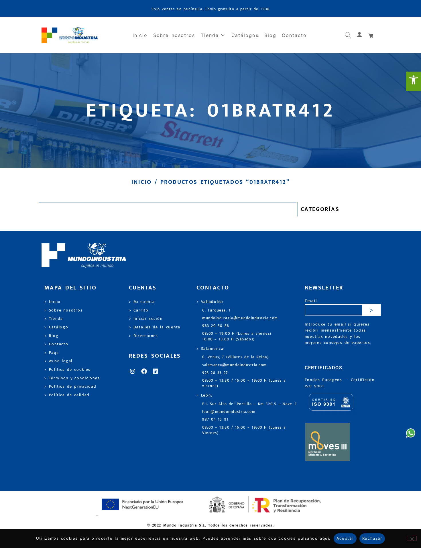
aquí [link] (324, 538)
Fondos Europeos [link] (324, 379)
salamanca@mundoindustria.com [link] (234, 365)
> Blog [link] (51, 335)
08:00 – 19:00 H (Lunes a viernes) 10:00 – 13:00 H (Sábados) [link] (237, 336)
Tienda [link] (210, 35)
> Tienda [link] (53, 318)
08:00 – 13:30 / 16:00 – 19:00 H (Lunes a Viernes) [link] (244, 430)
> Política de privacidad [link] (70, 386)
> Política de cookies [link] (67, 369)
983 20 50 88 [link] (215, 326)
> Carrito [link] (139, 310)
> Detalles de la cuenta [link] (154, 327)
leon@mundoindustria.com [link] (228, 412)
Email (311, 301)
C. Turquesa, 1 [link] (216, 310)
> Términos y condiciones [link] (72, 378)
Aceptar (345, 538)
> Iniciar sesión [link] (145, 318)
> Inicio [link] (52, 301)
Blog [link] (270, 35)
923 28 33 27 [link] (215, 373)
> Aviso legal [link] (58, 361)
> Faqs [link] (51, 352)
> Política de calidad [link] (67, 395)
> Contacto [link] (56, 344)
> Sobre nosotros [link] (63, 310)
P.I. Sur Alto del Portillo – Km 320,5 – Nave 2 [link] (249, 404)
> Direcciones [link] (143, 335)
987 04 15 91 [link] (215, 420)
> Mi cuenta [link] (142, 301)
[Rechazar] (412, 538)
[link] (413, 81)
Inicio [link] (140, 35)
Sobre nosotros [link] (174, 35)
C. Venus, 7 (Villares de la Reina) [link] (235, 357)
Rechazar (372, 538)
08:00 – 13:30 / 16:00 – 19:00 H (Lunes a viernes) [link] (244, 383)
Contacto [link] (294, 35)
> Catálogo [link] (56, 327)
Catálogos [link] (245, 35)
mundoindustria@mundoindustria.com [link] (240, 318)
